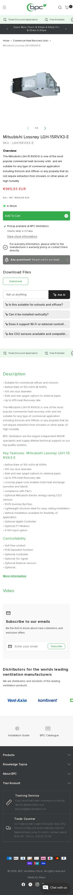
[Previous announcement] (7, 29)
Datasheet (15, 281)
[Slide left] (28, 128)
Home (6, 40)
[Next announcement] (66, 29)
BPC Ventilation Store (30, 871)
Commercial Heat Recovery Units (30, 40)
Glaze (42, 877)
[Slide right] (45, 128)
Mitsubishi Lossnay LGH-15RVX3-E (21, 45)
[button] (4, 7)
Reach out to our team (35, 259)
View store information (22, 236)
